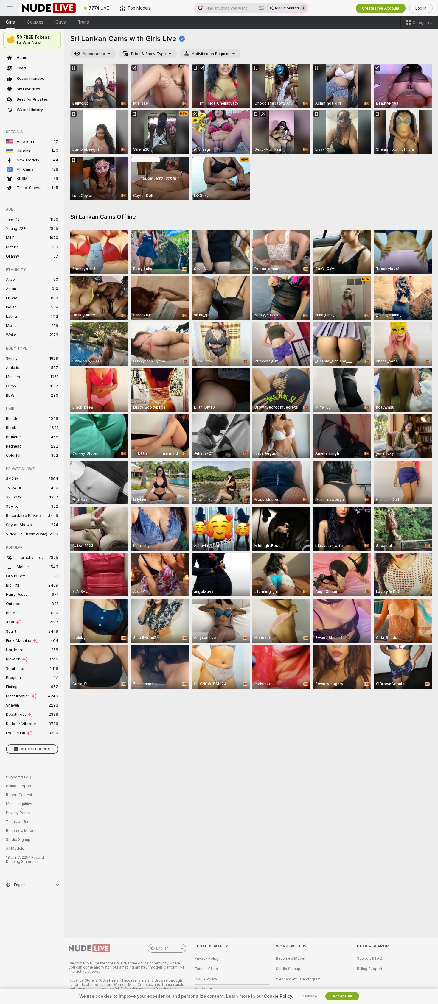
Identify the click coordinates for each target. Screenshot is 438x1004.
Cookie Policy (278, 996)
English (162, 948)
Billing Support (18, 786)
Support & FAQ (18, 777)
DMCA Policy (206, 979)
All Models (15, 848)
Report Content (19, 795)
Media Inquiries (19, 804)
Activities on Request (210, 54)
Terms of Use (17, 822)
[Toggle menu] (9, 8)
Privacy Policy (18, 813)
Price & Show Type (148, 54)
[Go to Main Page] (49, 8)
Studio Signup (18, 840)
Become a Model (20, 831)
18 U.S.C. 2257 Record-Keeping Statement (26, 859)
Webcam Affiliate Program (298, 979)
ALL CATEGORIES (35, 749)
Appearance (94, 54)
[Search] (261, 8)
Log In (420, 8)
